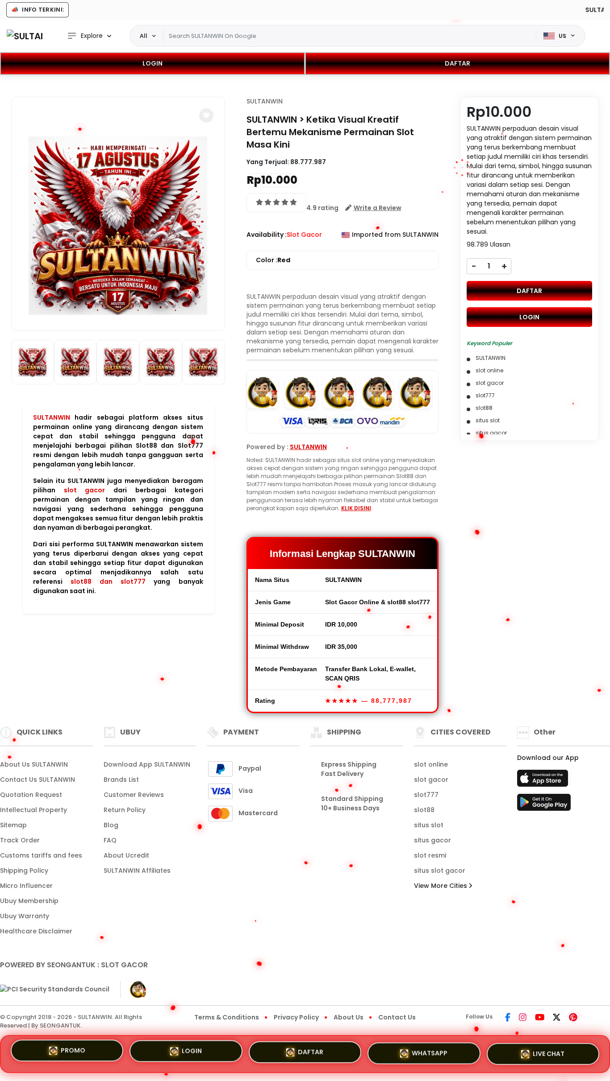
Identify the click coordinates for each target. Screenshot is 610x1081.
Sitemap (13, 825)
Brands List (121, 779)
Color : (273, 260)
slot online (431, 764)
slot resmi (430, 855)
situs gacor (432, 840)
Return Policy (125, 809)
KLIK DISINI (356, 508)
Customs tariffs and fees (41, 855)
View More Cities (441, 885)
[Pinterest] (573, 1018)
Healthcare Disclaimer (36, 931)
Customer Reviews (134, 794)
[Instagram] (522, 1018)
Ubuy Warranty (24, 916)
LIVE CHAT (548, 1050)
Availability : (267, 234)
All (143, 36)
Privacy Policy (296, 1017)
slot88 (424, 809)
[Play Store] (544, 805)
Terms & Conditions (226, 1017)
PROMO (73, 1053)
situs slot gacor (439, 870)
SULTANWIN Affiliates (137, 870)
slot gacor (84, 490)
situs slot (428, 825)
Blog (111, 825)
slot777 (426, 794)
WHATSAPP (429, 1050)
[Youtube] (539, 1018)
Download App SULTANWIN (147, 764)
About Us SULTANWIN (34, 764)
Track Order (20, 840)
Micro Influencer (26, 885)
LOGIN (152, 63)
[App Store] (544, 781)
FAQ (110, 840)
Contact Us (397, 1017)
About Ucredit (126, 855)
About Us (348, 1017)
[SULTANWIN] (24, 36)
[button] (206, 115)
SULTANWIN (51, 417)
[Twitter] (556, 1018)
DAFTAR (457, 63)
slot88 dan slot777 (108, 581)
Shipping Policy (24, 870)
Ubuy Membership (29, 900)
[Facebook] (507, 1018)
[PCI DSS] (54, 989)
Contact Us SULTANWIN (37, 779)
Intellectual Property (33, 809)
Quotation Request (31, 794)
